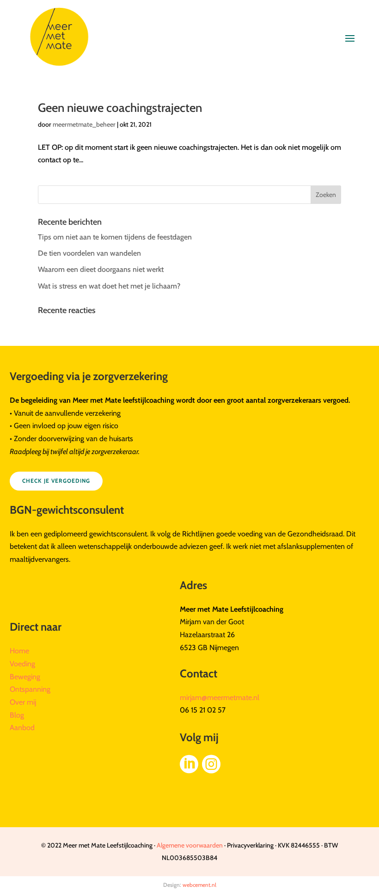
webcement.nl (199, 884)
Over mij (23, 702)
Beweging (25, 676)
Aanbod (22, 727)
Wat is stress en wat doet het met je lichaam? (109, 286)
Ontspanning (30, 689)
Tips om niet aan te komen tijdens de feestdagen (115, 237)
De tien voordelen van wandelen (89, 253)
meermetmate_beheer (84, 124)
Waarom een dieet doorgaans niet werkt (101, 269)
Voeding (22, 663)
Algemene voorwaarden (190, 845)
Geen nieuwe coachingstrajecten (120, 107)
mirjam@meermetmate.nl (219, 697)
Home (19, 650)
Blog (17, 715)
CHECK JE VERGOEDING (56, 480)
